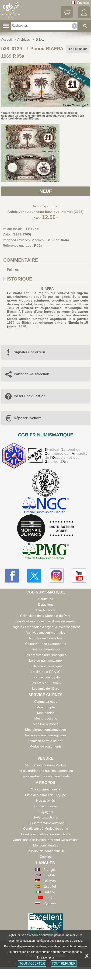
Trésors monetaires (45, 649)
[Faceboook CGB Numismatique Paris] (12, 576)
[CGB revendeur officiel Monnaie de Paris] (45, 528)
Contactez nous (45, 701)
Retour (80, 49)
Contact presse (45, 806)
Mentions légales (45, 845)
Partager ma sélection (31, 374)
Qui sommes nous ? (45, 789)
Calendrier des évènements (45, 644)
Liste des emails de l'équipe (45, 795)
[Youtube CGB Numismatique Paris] (79, 576)
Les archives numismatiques (45, 655)
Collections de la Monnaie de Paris (45, 616)
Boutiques (45, 599)
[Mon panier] (67, 17)
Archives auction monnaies (45, 632)
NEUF (45, 191)
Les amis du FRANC (46, 683)
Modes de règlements (45, 746)
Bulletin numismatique (45, 666)
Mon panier (45, 713)
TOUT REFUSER (63, 963)
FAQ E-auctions (45, 817)
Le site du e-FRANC (45, 672)
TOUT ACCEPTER (32, 963)
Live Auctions (45, 610)
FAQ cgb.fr (45, 812)
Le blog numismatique (45, 660)
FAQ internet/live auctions (45, 823)
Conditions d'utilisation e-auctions (45, 834)
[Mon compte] (84, 17)
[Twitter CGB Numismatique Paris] (34, 576)
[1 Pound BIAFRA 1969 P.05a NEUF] (45, 106)
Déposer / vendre (28, 418)
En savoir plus (46, 957)
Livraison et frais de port (45, 741)
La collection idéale (46, 677)
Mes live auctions (45, 724)
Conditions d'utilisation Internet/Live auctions (45, 840)
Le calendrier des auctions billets (45, 776)
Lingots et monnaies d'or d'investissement (46, 621)
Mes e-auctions (45, 718)
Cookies (46, 856)
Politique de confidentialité (45, 851)
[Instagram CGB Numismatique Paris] (57, 576)
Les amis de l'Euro (45, 688)
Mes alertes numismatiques (45, 729)
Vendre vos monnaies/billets (45, 765)
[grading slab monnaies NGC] (45, 505)
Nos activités (45, 800)
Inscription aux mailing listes (45, 735)
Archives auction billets (45, 638)
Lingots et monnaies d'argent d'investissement (45, 627)
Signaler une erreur (29, 352)
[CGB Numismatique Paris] (11, 18)
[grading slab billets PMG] (45, 552)
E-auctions (45, 604)
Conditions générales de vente (45, 828)
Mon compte (45, 707)
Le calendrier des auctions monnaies (45, 770)
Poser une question (30, 396)
